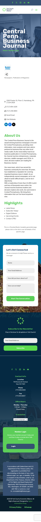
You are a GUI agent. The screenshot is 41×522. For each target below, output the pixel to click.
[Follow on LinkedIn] (24, 2)
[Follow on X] (16, 2)
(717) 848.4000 (21, 390)
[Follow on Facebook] (12, 2)
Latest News (10, 208)
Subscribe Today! (12, 211)
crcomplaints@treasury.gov (21, 491)
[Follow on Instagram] (20, 2)
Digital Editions (11, 213)
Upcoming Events (12, 216)
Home (5, 50)
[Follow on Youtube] (28, 2)
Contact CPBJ (11, 218)
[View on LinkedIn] (6, 126)
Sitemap (28, 507)
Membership (14, 50)
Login (13, 446)
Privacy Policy (15, 507)
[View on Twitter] (13, 126)
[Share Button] (6, 74)
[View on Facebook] (10, 126)
